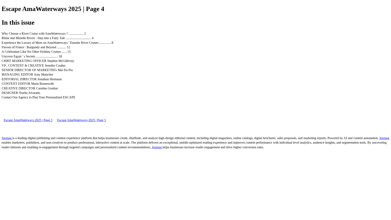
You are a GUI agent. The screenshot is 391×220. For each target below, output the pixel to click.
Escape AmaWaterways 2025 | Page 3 (28, 120)
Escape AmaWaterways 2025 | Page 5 (81, 120)
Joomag (7, 138)
